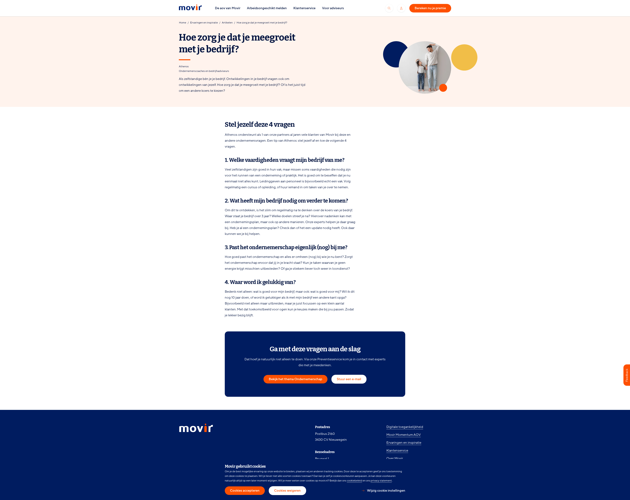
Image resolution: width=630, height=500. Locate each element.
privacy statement (381, 480)
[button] (626, 375)
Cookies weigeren (287, 491)
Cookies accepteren (245, 491)
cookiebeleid (354, 480)
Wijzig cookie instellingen (386, 491)
